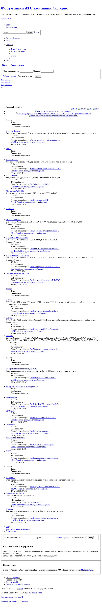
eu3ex (13, 351)
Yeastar (9, 289)
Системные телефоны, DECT (18, 273)
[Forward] (82, 109)
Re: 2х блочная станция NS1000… (44, 231)
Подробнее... (6, 85)
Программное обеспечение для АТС (21, 369)
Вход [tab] (8, 527)
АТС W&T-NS (12, 175)
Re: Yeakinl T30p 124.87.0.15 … (43, 418)
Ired (12, 269)
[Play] (96, 109)
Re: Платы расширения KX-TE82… (45, 267)
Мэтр (13, 233)
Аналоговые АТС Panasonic (17, 255)
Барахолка (10, 478)
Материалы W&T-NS (15, 191)
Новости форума (13, 131)
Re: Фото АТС (36, 502)
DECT (8, 451)
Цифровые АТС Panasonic (17, 237)
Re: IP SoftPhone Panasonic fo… (43, 378)
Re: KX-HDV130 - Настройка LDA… (46, 404)
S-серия (9, 300)
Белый (13, 202)
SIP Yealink (10, 411)
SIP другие (10, 424)
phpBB (20, 588)
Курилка (9, 509)
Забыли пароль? (10, 76)
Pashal (13, 447)
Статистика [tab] (11, 531)
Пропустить (6, 18)
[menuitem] (8, 25)
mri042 (14, 313)
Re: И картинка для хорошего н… (44, 518)
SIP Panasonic (11, 397)
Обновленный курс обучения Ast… (45, 140)
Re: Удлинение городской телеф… (44, 349)
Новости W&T (12, 160)
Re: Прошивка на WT (39, 200)
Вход (4, 65)
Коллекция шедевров (15, 493)
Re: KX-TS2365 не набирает (42, 444)
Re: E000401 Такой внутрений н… (44, 249)
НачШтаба (15, 251)
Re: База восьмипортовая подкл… (44, 458)
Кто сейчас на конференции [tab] (18, 529)
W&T (8, 149)
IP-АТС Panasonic (13, 220)
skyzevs (14, 406)
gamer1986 (15, 504)
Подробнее (5, 80)
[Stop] (90, 109)
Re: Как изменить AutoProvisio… (44, 311)
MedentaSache (87, 570)
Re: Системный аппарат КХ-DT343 (45, 280)
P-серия (9, 318)
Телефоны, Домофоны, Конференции (22, 386)
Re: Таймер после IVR (39, 184)
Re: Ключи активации (39, 431)
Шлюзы (9, 336)
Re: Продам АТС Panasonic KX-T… (45, 486)
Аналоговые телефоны (15, 438)
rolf (12, 331)
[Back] (74, 109)
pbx (12, 520)
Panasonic (10, 209)
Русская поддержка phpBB (12, 597)
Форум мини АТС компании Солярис (34, 8)
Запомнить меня (25, 76)
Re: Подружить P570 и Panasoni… (44, 329)
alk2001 (14, 489)
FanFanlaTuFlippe (34, 593)
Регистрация (17, 65)
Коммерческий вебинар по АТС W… (45, 168)
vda (12, 142)
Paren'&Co (15, 433)
